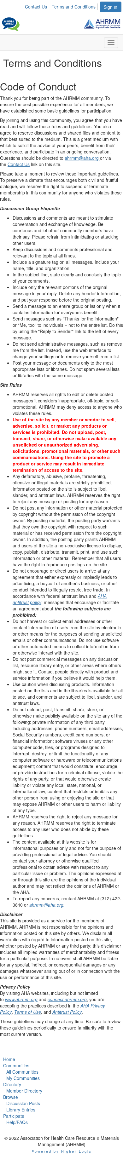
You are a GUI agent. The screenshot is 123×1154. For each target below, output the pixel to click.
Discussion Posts (23, 1103)
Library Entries (20, 1109)
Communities (16, 1065)
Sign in (110, 7)
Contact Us (36, 6)
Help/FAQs (17, 1122)
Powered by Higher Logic (62, 1151)
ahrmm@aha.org (82, 158)
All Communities (22, 1072)
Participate (13, 1116)
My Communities (23, 1078)
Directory (12, 1084)
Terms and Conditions (74, 6)
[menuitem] (37, 6)
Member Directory (24, 1091)
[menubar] (62, 6)
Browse (10, 1097)
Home (9, 1059)
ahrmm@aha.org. (47, 905)
